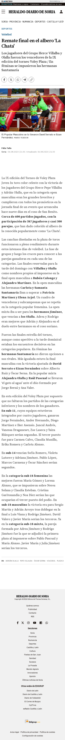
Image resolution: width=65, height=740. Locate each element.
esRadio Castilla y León (32, 709)
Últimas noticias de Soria (32, 680)
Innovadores (33, 673)
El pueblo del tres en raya (51, 4)
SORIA (5, 21)
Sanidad (32, 658)
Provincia (32, 637)
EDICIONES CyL (55, 1)
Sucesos (32, 662)
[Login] (61, 11)
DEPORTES (40, 21)
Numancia (32, 640)
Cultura (32, 651)
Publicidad (32, 609)
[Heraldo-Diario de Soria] (32, 11)
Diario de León (32, 691)
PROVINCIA (15, 21)
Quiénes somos (32, 606)
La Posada (32, 666)
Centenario (34, 4)
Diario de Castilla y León (32, 694)
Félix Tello (6, 148)
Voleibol (51, 561)
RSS (32, 617)
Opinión (32, 676)
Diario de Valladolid (32, 698)
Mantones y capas (20, 4)
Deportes (7, 29)
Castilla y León (33, 647)
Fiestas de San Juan (32, 655)
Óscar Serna (39, 561)
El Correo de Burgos (32, 702)
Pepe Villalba (26, 561)
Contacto (32, 613)
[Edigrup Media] (32, 721)
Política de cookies (47, 732)
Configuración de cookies (32, 736)
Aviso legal (14, 732)
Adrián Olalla (12, 561)
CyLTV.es (32, 705)
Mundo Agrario (32, 669)
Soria (32, 633)
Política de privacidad (29, 732)
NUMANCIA (28, 21)
